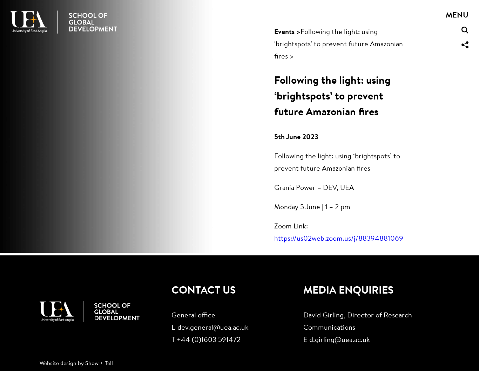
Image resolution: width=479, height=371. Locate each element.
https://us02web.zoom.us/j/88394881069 (338, 238)
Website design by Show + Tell (76, 363)
